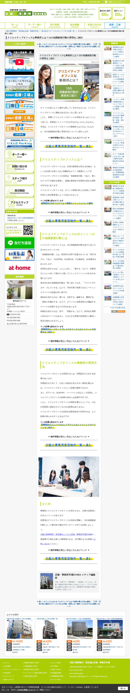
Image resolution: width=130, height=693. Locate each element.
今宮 (113, 647)
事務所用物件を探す (31, 663)
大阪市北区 (21, 647)
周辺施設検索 (56, 673)
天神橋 (27, 647)
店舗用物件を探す (31, 666)
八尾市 (49, 647)
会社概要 (7, 666)
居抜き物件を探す (31, 676)
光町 (53, 647)
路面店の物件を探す (31, 669)
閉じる (123, 688)
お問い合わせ (56, 669)
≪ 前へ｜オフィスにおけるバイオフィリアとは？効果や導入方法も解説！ (64, 44)
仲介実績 (54, 666)
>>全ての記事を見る (117, 308)
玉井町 (84, 647)
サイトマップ (9, 676)
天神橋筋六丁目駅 (18, 650)
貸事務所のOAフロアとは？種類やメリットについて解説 (67, 203)
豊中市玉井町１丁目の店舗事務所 (78, 619)
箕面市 (109, 647)
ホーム (6, 663)
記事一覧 (97, 44)
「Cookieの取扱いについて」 (26, 690)
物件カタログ (9, 679)
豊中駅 (75, 650)
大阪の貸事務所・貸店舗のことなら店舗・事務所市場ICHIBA (66, 534)
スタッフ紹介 (56, 663)
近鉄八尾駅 (46, 650)
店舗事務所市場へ (57, 676)
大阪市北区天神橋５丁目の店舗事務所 (20, 619)
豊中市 (79, 647)
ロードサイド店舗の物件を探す (35, 673)
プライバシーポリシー (12, 669)
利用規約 (7, 673)
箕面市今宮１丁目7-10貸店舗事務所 (20, 218)
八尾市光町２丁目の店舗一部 (47, 619)
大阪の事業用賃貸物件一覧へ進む (69, 146)
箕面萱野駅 (106, 650)
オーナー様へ (56, 679)
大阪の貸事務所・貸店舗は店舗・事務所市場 (89, 662)
